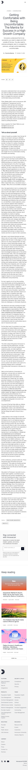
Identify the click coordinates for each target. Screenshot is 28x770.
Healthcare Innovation (13, 520)
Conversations (17, 10)
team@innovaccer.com (7, 127)
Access (16, 700)
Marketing (17, 697)
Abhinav (20, 179)
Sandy (9, 179)
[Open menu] (25, 2)
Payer (2, 727)
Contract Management (7, 700)
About (2, 742)
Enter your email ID (9, 547)
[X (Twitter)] (2, 761)
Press (2, 747)
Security (17, 684)
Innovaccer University (20, 732)
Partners (3, 752)
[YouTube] (8, 761)
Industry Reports (19, 735)
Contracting (18, 710)
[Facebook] (5, 761)
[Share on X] (9, 79)
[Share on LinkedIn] (7, 79)
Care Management (6, 697)
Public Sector (4, 730)
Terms (25, 763)
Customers (17, 730)
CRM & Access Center (7, 705)
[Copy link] (12, 79)
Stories (9, 10)
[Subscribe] (22, 548)
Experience (18, 705)
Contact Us (4, 749)
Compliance (18, 681)
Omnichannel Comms (7, 702)
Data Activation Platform (5, 682)
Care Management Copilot (6, 713)
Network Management (7, 707)
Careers (3, 744)
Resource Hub (18, 725)
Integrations (4, 688)
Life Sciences (4, 732)
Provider (3, 725)
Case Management (20, 712)
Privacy (17, 686)
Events (16, 727)
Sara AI (3, 685)
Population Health (6, 695)
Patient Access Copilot (5, 717)
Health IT (5, 523)
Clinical (17, 702)
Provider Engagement (20, 707)
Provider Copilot (5, 710)
